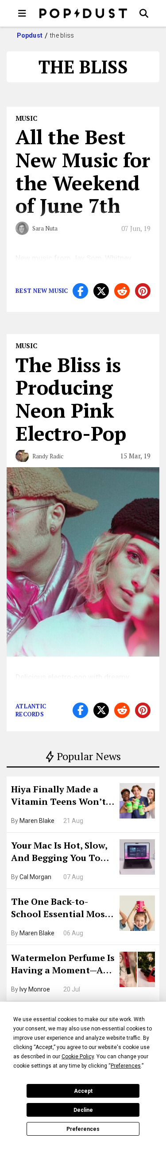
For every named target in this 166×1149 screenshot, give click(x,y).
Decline (83, 1110)
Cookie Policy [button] (78, 1056)
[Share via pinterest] (143, 291)
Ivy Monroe (34, 989)
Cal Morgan (35, 876)
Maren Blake (36, 820)
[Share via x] (101, 291)
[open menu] (22, 13)
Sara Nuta (45, 228)
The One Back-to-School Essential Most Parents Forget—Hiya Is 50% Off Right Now (62, 908)
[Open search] (144, 13)
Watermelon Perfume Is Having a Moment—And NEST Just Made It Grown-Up (63, 965)
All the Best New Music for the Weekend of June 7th (83, 171)
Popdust (30, 35)
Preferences (83, 1129)
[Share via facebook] (80, 291)
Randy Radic (47, 456)
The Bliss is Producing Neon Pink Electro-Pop (70, 398)
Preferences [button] (126, 1066)
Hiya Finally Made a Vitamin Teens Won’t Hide (58, 796)
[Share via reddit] (122, 291)
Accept (83, 1091)
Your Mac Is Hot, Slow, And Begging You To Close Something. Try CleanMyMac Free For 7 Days (62, 852)
